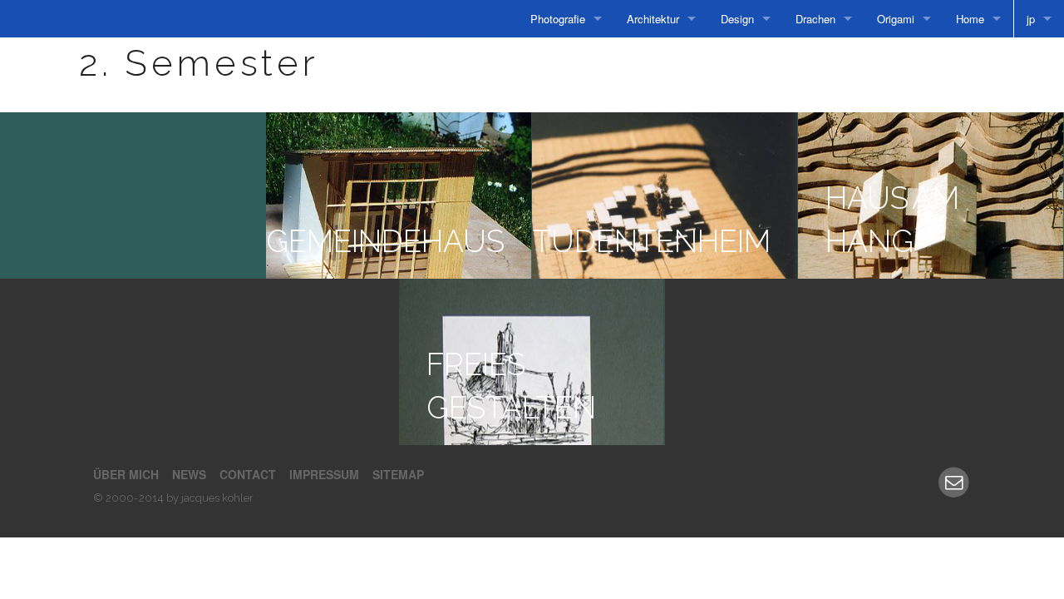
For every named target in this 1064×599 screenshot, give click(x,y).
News (189, 474)
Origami (895, 19)
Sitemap (398, 474)
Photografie (557, 19)
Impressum (324, 474)
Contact (247, 474)
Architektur (653, 19)
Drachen (815, 19)
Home (970, 19)
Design (737, 19)
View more (133, 195)
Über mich (126, 474)
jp (1031, 19)
